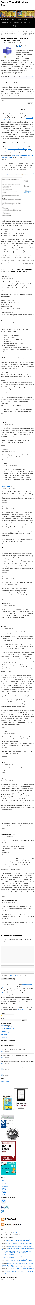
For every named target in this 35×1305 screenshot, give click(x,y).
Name (2, 964)
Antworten (3, 416)
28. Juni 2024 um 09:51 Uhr (8, 605)
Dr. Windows (4, 1192)
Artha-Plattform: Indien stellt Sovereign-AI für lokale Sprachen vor (14, 1049)
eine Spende (20, 1009)
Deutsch (4, 1015)
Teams (2, 257)
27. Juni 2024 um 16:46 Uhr (7, 424)
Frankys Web (4, 1194)
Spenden (3, 26)
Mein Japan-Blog (4, 1036)
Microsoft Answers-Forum (18, 1232)
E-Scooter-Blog (4, 1037)
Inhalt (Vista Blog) (11, 26)
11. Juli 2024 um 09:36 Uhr (7, 820)
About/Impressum (11, 19)
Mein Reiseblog (4, 1034)
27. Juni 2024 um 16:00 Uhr (7, 278)
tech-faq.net (4, 1185)
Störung (19, 255)
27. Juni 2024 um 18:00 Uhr (8, 508)
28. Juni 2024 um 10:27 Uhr (7, 764)
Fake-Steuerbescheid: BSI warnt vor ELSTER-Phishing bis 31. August (14, 1073)
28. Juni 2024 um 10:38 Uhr (8, 733)
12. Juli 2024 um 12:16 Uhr (7, 836)
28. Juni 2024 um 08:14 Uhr (10, 465)
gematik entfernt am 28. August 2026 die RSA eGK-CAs (19, 1246)
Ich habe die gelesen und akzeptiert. (16, 975)
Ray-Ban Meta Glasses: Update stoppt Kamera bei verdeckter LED (14, 1055)
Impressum (3, 1080)
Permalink (28, 257)
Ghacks (3, 1180)
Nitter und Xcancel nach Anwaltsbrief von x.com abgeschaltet (21, 1239)
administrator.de (5, 1186)
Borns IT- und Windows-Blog (15, 3)
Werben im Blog (4, 1083)
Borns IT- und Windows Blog (7, 1026)
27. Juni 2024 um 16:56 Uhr (8, 451)
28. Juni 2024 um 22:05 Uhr (7, 781)
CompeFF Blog (5, 1189)
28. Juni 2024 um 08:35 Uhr (8, 578)
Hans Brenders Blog (6, 1182)
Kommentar (4, 944)
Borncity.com (3, 1025)
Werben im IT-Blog (25, 22)
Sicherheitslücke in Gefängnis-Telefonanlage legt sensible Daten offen (8, 33)
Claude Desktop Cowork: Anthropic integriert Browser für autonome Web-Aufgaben (17, 1061)
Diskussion (16, 22)
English (19, 46)
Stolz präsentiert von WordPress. (9, 1279)
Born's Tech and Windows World (7, 1028)
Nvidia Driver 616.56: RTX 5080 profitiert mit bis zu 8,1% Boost (13, 1067)
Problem (32, 255)
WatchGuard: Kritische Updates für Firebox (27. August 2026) (18, 1251)
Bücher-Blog (3, 1031)
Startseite (3, 19)
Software (15, 255)
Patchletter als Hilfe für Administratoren (19, 1242)
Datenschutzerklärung (23, 19)
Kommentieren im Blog (6, 22)
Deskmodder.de (5, 1191)
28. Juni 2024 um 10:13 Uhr (7, 628)
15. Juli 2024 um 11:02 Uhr (8, 902)
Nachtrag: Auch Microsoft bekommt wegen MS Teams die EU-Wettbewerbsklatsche (26, 33)
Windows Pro (4, 1178)
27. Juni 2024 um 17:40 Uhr (8, 488)
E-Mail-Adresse (4, 970)
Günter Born (20, 42)
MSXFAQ (4, 1188)
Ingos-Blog (4, 1183)
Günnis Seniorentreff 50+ (6, 1032)
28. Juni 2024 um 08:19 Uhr (8, 550)
